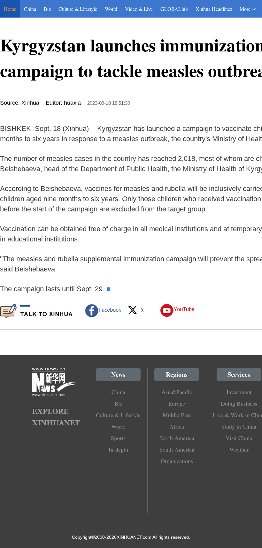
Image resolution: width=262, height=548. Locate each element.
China (30, 8)
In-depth (118, 449)
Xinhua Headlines (214, 8)
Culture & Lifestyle (77, 8)
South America (176, 449)
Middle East (177, 415)
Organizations (177, 461)
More (245, 8)
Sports (118, 438)
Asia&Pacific (176, 392)
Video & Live (139, 8)
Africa (176, 426)
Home (10, 8)
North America (176, 438)
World (111, 8)
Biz (47, 8)
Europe (176, 403)
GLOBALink (174, 8)
